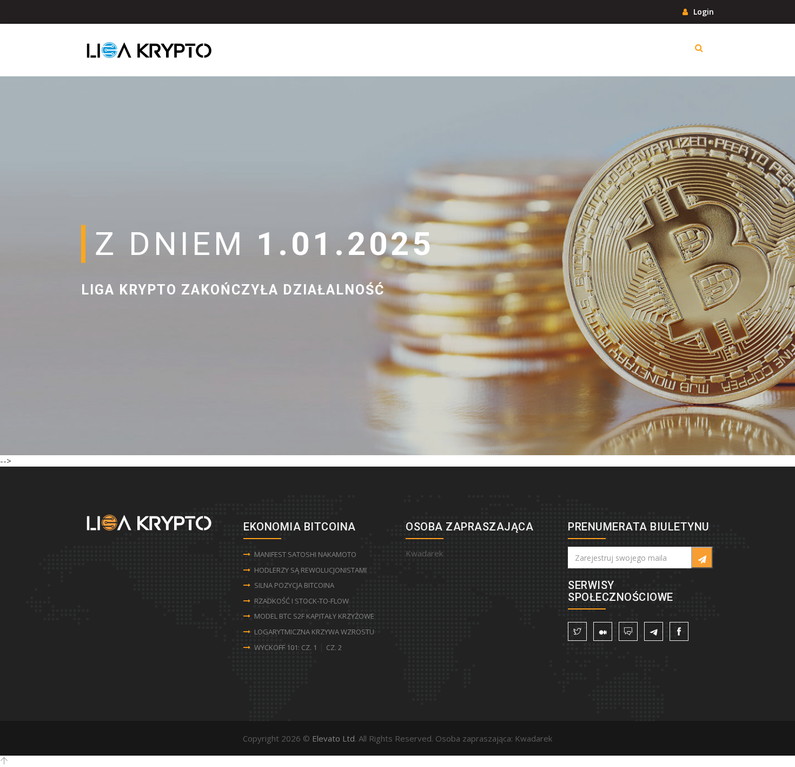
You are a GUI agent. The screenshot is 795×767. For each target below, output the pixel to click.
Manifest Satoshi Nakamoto (305, 554)
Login (702, 11)
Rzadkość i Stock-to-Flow (301, 601)
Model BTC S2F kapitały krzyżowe (314, 616)
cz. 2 (334, 647)
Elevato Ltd (333, 738)
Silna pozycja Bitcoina (294, 585)
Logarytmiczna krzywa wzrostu (314, 632)
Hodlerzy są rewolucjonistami (310, 570)
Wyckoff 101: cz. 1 (285, 647)
